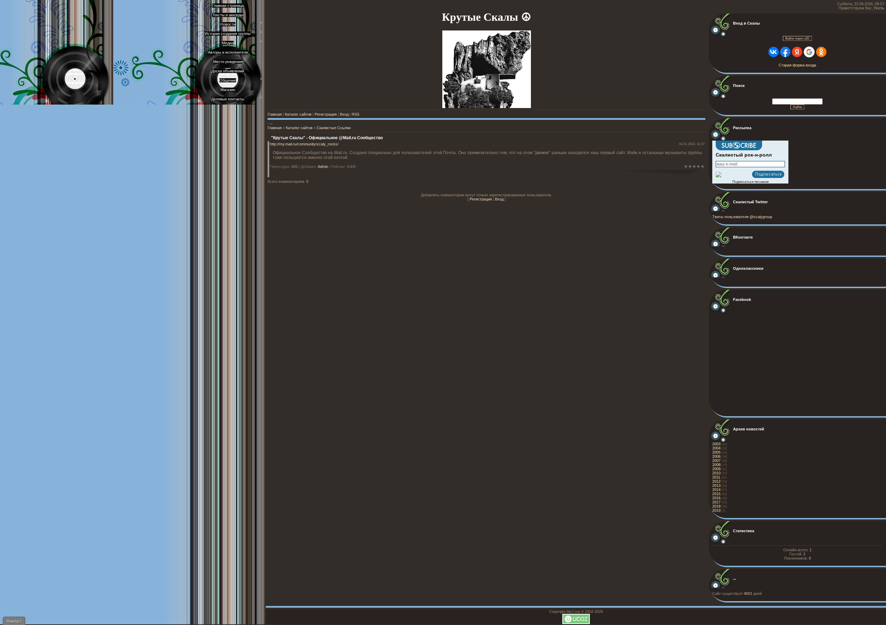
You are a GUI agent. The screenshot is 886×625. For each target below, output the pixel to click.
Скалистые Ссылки (334, 128)
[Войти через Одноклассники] (821, 52)
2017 (716, 502)
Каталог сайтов (298, 114)
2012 (716, 481)
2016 (716, 498)
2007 (716, 460)
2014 (716, 490)
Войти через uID (797, 38)
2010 (716, 473)
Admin (323, 166)
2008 (716, 465)
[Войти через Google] (809, 51)
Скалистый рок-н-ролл (744, 155)
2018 (716, 506)
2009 (716, 469)
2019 (716, 510)
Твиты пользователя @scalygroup (742, 217)
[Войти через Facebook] (785, 52)
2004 (716, 448)
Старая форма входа (797, 65)
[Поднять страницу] (13, 621)
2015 (716, 494)
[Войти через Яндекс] (797, 52)
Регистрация (326, 114)
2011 (716, 477)
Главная (275, 114)
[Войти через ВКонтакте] (773, 52)
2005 (716, 452)
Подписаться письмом (750, 182)
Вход (344, 114)
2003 (716, 444)
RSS (355, 114)
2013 (716, 485)
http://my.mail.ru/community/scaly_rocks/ (304, 144)
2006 (716, 456)
